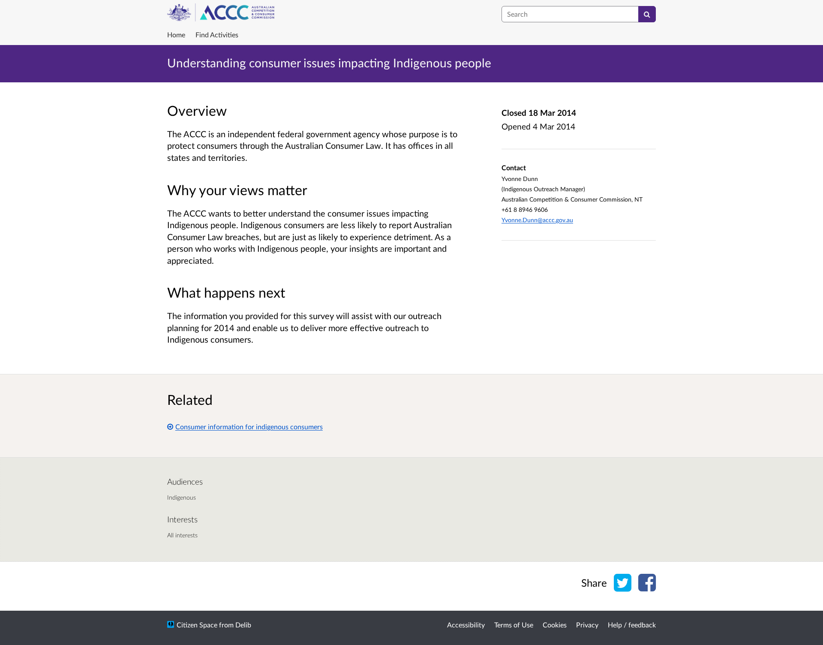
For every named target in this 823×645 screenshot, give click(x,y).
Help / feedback (632, 625)
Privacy (587, 625)
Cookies (555, 625)
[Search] (647, 14)
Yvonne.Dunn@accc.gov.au (537, 219)
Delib (243, 625)
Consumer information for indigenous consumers (249, 426)
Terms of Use (513, 625)
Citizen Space (197, 625)
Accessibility (466, 625)
